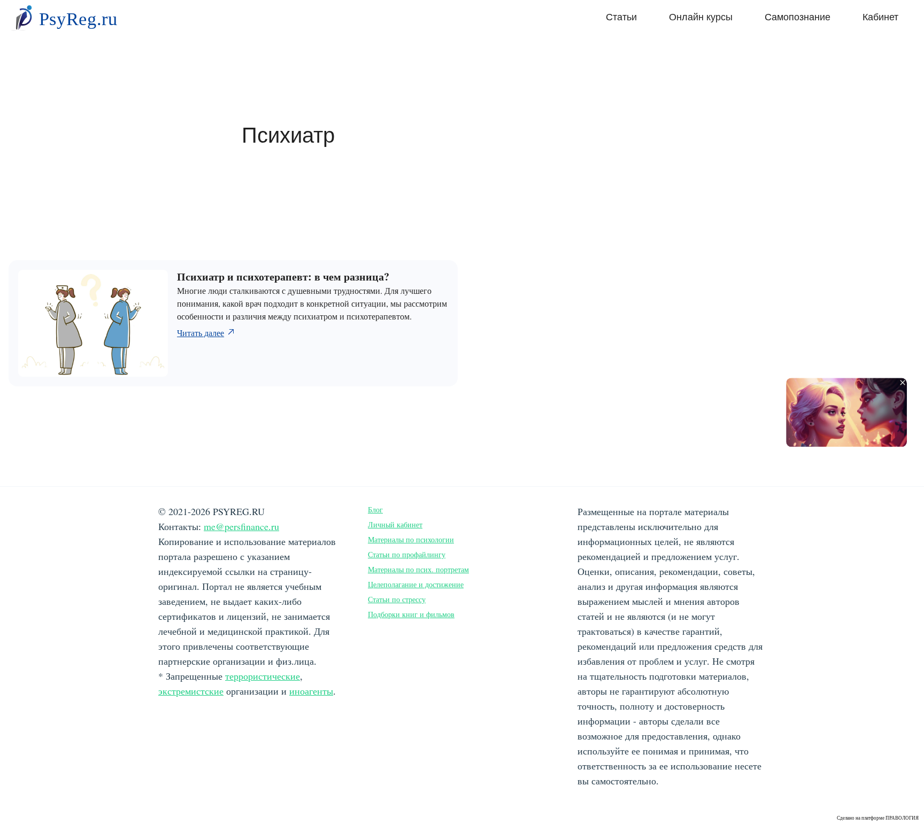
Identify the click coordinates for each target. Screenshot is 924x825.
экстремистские (191, 690)
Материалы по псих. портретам (418, 569)
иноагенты (311, 690)
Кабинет (880, 17)
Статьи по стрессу (397, 599)
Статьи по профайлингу (406, 554)
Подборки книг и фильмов (411, 614)
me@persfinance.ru (241, 526)
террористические (262, 676)
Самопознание (797, 17)
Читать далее (200, 332)
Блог (375, 509)
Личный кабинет (395, 524)
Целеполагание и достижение (416, 584)
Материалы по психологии (411, 539)
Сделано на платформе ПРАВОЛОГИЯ (878, 818)
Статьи (621, 17)
